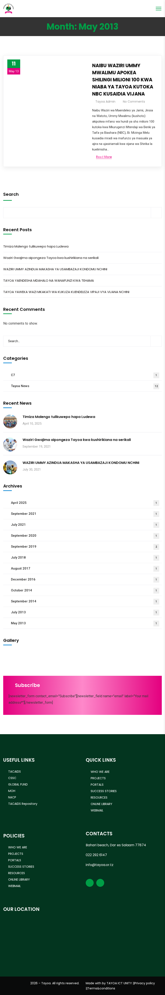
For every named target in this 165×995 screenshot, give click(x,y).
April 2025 (84, 503)
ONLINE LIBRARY (101, 804)
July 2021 (84, 525)
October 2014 (84, 590)
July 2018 (84, 557)
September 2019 (84, 546)
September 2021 (84, 514)
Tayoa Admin (105, 101)
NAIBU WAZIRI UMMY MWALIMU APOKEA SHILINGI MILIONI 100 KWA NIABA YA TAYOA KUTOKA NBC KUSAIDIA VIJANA (122, 79)
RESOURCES (99, 797)
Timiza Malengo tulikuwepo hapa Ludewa (36, 246)
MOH (11, 791)
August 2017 (84, 568)
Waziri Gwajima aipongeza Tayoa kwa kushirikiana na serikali (51, 257)
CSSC (12, 778)
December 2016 (84, 579)
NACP (12, 797)
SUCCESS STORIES (104, 791)
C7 (84, 375)
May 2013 (84, 623)
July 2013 (84, 612)
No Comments (134, 101)
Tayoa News (84, 386)
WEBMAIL (97, 810)
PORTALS (97, 784)
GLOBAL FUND (18, 784)
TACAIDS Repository (22, 804)
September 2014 (84, 601)
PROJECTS (98, 778)
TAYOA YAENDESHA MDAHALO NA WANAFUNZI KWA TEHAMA (48, 280)
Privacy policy (144, 983)
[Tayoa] (8, 8)
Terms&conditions (101, 988)
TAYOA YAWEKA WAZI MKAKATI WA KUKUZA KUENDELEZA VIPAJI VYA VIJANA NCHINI (66, 292)
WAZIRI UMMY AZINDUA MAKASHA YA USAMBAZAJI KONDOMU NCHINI (55, 269)
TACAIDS (14, 771)
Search (11, 194)
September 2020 (84, 536)
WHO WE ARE (100, 772)
